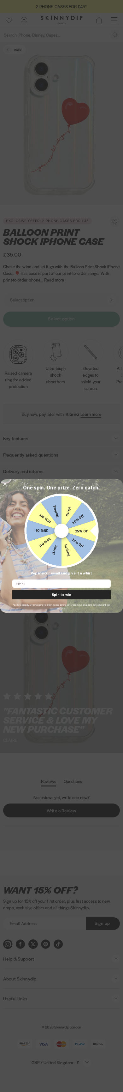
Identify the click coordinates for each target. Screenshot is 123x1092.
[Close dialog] (5, 484)
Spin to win (61, 595)
